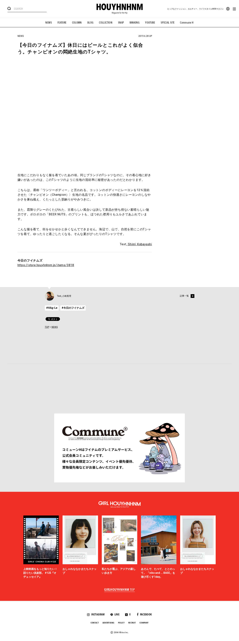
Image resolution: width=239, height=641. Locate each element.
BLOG (90, 22)
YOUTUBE (150, 22)
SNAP (121, 22)
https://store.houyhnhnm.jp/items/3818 (46, 265)
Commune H (186, 22)
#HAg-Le (51, 307)
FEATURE (62, 22)
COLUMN (77, 22)
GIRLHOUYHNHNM (119, 590)
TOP (47, 327)
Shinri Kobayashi (140, 244)
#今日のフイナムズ (73, 307)
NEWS (48, 22)
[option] (41, 547)
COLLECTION (105, 22)
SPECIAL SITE (168, 22)
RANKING (135, 22)
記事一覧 (184, 296)
